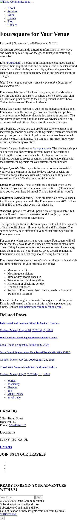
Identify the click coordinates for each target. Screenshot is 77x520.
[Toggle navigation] (32, 2)
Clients (11, 18)
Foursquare (13, 62)
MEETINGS (15, 394)
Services (12, 11)
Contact (12, 24)
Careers (6, 447)
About (11, 8)
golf (9, 390)
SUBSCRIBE (8, 514)
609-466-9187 (17, 425)
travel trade (14, 397)
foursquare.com (42, 148)
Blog (10, 21)
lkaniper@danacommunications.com (40, 306)
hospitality (13, 384)
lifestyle (12, 387)
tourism (11, 380)
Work (10, 14)
